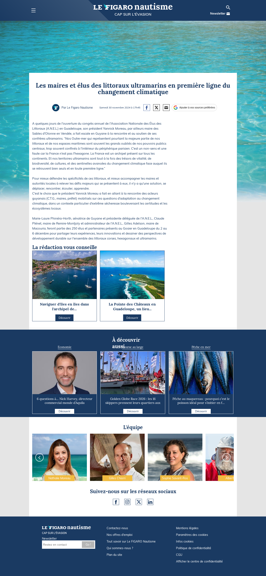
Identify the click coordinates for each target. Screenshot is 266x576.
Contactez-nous (117, 528)
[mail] (228, 13)
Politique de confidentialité (193, 548)
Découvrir (64, 411)
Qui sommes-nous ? (120, 548)
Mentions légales (187, 528)
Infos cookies (184, 541)
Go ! (88, 544)
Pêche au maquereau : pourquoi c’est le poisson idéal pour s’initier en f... (201, 401)
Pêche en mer (201, 347)
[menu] (33, 10)
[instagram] (127, 502)
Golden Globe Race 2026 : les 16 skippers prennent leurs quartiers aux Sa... (132, 403)
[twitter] (139, 502)
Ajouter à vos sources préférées (197, 107)
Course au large (132, 347)
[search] (228, 7)
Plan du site (114, 555)
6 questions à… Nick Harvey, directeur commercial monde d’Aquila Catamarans (64, 403)
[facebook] (116, 502)
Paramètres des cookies (192, 535)
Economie (64, 347)
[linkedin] (150, 502)
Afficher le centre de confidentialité (199, 561)
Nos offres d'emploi (119, 535)
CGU (179, 555)
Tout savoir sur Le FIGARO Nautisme (131, 541)
